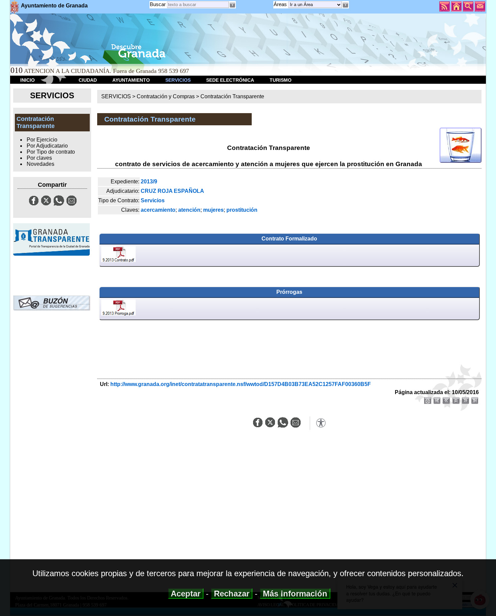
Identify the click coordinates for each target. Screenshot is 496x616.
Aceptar (186, 593)
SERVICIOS (178, 80)
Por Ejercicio (42, 140)
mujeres (213, 210)
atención (189, 210)
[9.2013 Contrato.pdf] (118, 255)
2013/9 (149, 181)
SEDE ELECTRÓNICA (230, 80)
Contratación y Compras (166, 96)
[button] (345, 5)
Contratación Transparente (232, 96)
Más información (295, 593)
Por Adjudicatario (47, 146)
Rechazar (232, 593)
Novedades (40, 164)
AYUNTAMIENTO (131, 80)
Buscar (158, 4)
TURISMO (281, 80)
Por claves (39, 158)
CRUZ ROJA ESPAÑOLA (172, 191)
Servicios (153, 200)
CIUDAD (88, 80)
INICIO (27, 80)
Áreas (281, 4)
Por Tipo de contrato (51, 152)
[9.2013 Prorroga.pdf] (118, 309)
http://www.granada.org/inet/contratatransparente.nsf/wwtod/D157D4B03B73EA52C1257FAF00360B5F (240, 384)
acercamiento (158, 210)
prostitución (241, 210)
